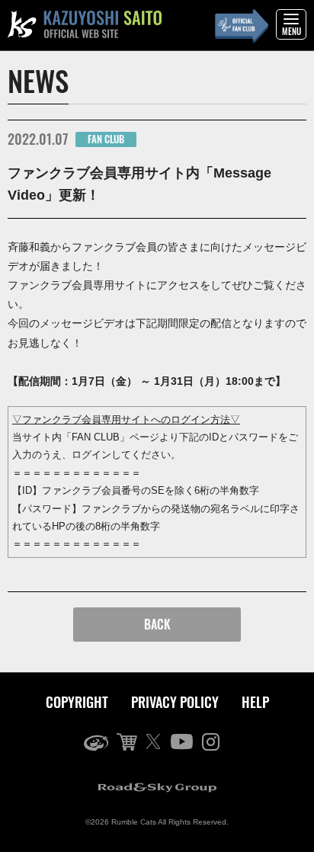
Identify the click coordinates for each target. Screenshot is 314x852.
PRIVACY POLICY (175, 702)
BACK (157, 624)
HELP (255, 702)
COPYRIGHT (77, 702)
